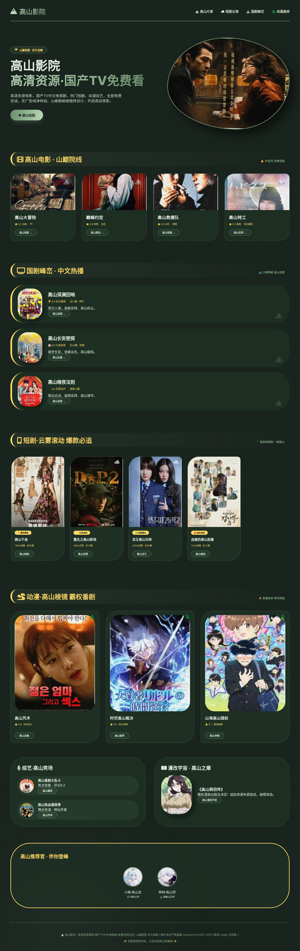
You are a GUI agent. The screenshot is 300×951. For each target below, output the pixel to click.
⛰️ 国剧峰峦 (255, 11)
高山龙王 (142, 554)
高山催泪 (201, 554)
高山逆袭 (83, 554)
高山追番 (24, 735)
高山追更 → (59, 401)
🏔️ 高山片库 (204, 11)
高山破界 (119, 735)
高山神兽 (215, 735)
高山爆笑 (47, 791)
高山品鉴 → (59, 357)
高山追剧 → (59, 313)
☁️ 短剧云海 (230, 11)
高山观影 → (25, 232)
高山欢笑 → (240, 232)
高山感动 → (97, 232)
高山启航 (28, 115)
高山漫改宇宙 (209, 800)
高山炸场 (47, 815)
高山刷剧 (24, 554)
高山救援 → (168, 232)
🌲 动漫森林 (281, 11)
